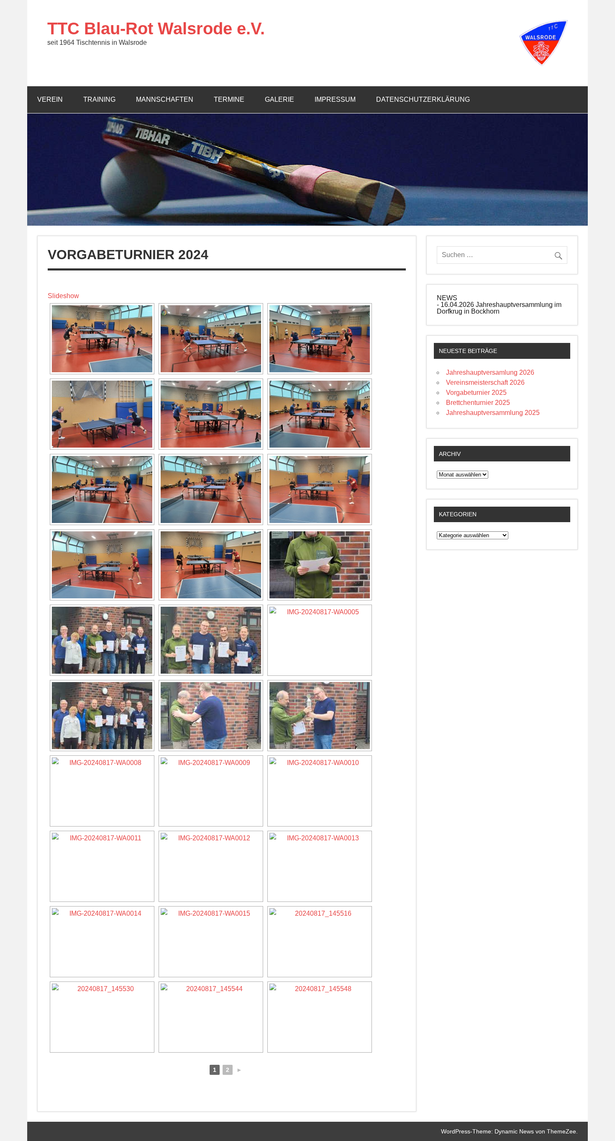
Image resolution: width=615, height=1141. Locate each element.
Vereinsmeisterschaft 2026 (485, 382)
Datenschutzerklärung (423, 99)
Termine (229, 99)
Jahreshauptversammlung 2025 (493, 412)
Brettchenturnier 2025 (478, 402)
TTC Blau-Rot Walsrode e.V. (156, 28)
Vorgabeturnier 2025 (476, 392)
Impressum (335, 99)
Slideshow (63, 295)
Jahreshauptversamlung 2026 (490, 372)
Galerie (279, 99)
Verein (50, 99)
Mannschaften (164, 99)
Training (99, 99)
